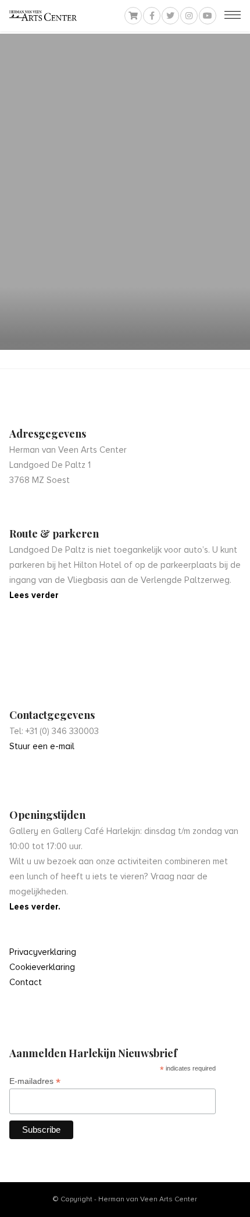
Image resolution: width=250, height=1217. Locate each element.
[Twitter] (170, 15)
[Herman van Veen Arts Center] (43, 15)
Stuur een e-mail (41, 746)
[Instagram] (189, 15)
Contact (25, 982)
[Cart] (133, 15)
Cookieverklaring (42, 967)
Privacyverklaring (42, 952)
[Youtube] (207, 15)
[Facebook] (151, 15)
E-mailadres (34, 1081)
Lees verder (34, 595)
